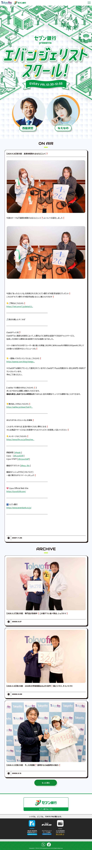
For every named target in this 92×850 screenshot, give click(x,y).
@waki (18, 452)
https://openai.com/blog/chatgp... (20, 361)
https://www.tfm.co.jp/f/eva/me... (20, 439)
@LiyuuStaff (23, 459)
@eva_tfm (25, 465)
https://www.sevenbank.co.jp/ (18, 507)
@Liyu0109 (18, 455)
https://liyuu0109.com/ (16, 491)
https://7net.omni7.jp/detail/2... (19, 306)
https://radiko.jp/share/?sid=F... (19, 407)
